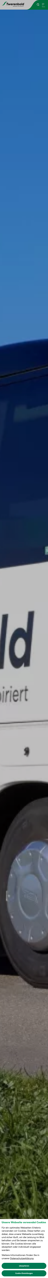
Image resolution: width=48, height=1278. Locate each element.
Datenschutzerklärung (22, 1258)
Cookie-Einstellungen (24, 1273)
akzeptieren (24, 1266)
